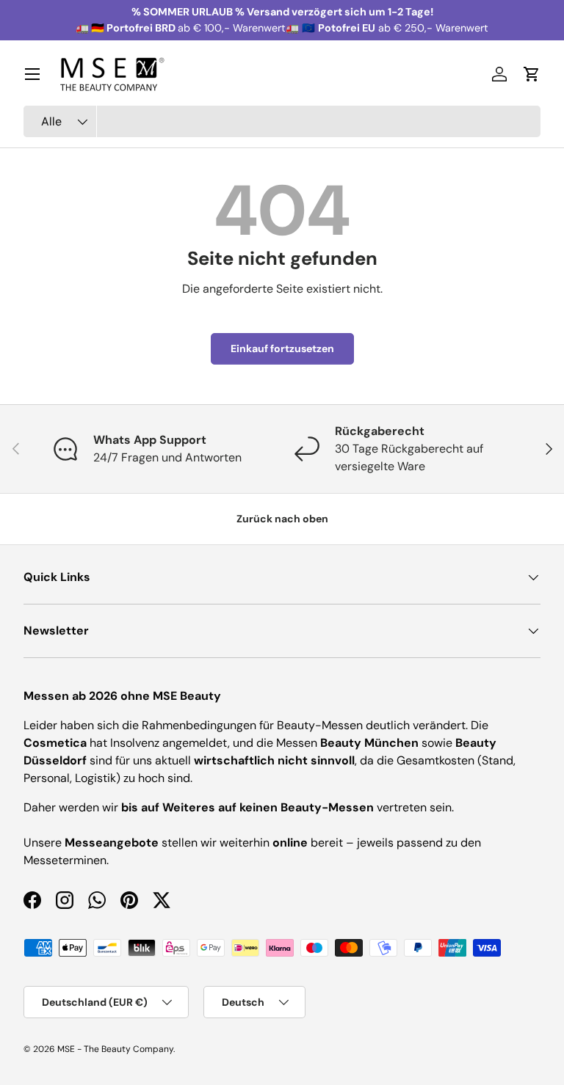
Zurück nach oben (282, 518)
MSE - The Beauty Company (115, 1049)
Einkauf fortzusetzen (282, 348)
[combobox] (282, 121)
